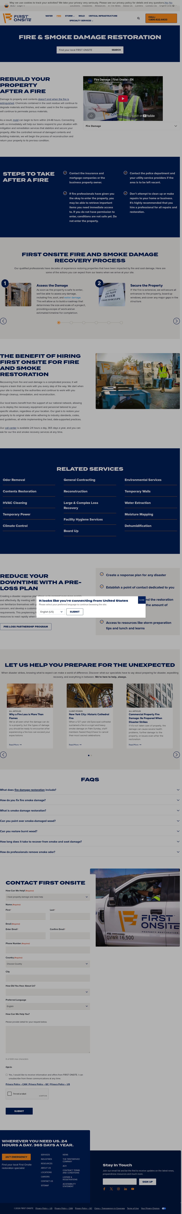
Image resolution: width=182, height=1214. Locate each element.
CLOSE (141, 600)
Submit (75, 612)
